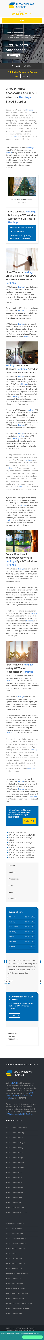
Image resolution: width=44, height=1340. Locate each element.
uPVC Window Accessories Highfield (21, 848)
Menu (22, 20)
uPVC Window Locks (14, 1172)
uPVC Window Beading (15, 1133)
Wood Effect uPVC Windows (17, 1273)
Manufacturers (13, 879)
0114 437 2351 (22, 14)
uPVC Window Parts (14, 1177)
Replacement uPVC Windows (17, 1293)
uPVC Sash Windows (14, 1259)
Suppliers (11, 872)
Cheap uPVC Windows (15, 1224)
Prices (10, 885)
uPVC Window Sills (14, 1202)
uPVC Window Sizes (14, 1313)
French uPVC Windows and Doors (19, 1303)
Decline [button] (12, 1337)
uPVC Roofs (11, 1254)
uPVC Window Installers (16, 1163)
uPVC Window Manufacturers (18, 1308)
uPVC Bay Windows (14, 1229)
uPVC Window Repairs (15, 1192)
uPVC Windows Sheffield (17, 833)
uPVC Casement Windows (16, 1239)
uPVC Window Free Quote (16, 1212)
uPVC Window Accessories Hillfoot (21, 857)
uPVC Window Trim (14, 1278)
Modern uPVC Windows (16, 1288)
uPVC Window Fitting (15, 1148)
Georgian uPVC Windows (16, 1249)
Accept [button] (32, 1337)
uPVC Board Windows (15, 1234)
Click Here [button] (36, 1333)
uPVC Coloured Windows (16, 1244)
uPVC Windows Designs (16, 1143)
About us (11, 866)
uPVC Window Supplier (15, 1298)
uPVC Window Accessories (17, 1128)
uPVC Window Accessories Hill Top (21, 852)
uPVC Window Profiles (15, 1187)
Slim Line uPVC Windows (16, 1264)
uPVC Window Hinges (15, 1158)
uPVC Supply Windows (15, 1207)
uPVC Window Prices (15, 1182)
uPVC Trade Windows (15, 1268)
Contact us (12, 899)
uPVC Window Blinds (15, 1138)
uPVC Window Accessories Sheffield (21, 835)
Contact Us (28, 821)
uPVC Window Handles (15, 1167)
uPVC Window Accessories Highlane (21, 850)
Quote (10, 892)
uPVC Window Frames (15, 1153)
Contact (25, 76)
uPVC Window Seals (14, 1197)
